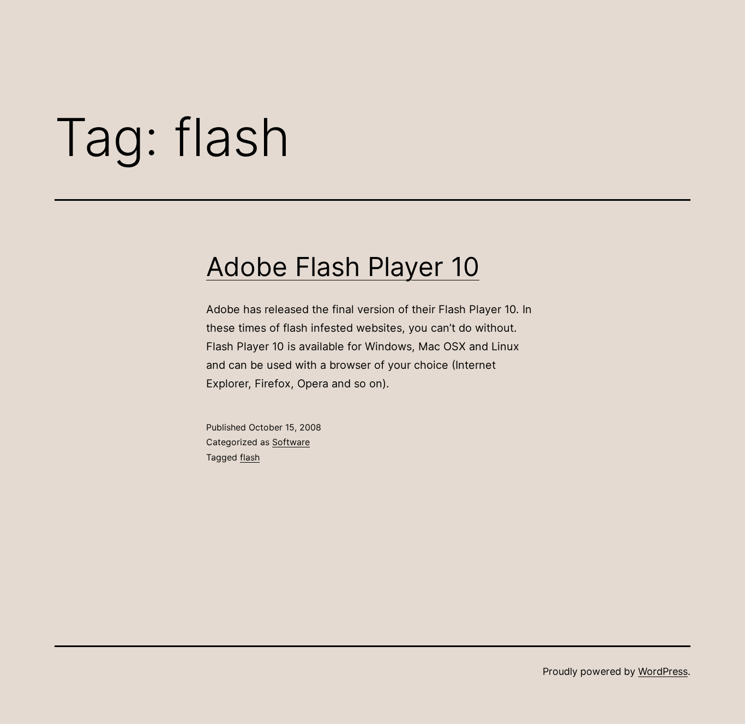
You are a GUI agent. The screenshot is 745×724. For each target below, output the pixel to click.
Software (291, 441)
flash (250, 457)
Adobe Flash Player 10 (342, 266)
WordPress (663, 671)
